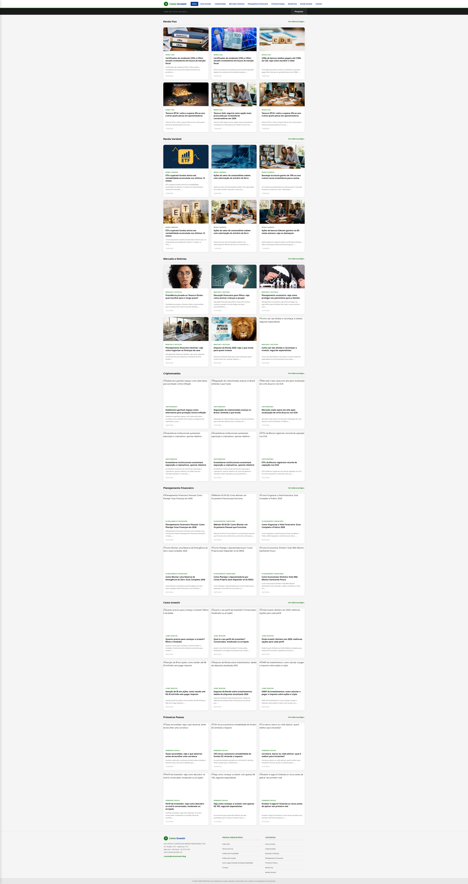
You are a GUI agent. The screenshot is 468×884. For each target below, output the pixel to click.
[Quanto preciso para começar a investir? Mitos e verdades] (186, 633)
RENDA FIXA (170, 55)
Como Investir (205, 4)
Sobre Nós (226, 844)
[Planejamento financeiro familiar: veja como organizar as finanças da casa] (186, 342)
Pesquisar (299, 11)
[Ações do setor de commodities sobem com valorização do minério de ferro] (234, 171)
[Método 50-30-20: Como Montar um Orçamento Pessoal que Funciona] (234, 518)
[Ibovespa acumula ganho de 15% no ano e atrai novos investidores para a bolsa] (282, 171)
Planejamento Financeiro (258, 4)
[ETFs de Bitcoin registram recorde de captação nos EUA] (282, 456)
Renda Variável (306, 4)
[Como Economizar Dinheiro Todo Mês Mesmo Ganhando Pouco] (282, 571)
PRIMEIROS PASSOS (173, 750)
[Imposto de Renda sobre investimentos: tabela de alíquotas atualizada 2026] (234, 685)
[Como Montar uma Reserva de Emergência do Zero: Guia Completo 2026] (186, 571)
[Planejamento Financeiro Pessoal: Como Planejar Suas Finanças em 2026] (186, 518)
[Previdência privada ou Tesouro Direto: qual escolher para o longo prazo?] (186, 289)
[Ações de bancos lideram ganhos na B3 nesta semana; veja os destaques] (282, 226)
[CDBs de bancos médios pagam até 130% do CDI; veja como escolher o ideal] (282, 53)
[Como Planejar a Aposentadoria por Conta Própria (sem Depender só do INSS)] (234, 571)
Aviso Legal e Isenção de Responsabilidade (237, 863)
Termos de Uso (227, 849)
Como (177, 838)
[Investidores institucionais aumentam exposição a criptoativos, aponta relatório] (186, 456)
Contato (319, 4)
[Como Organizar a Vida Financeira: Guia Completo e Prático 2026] (282, 518)
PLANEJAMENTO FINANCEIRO (176, 521)
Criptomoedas (220, 4)
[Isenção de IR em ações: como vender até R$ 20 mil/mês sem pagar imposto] (186, 685)
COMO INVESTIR (171, 636)
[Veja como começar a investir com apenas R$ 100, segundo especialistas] (234, 799)
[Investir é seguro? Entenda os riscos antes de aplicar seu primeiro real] (282, 799)
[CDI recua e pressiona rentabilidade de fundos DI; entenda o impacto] (234, 746)
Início (194, 4)
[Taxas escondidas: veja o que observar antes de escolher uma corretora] (186, 746)
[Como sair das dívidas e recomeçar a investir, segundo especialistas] (282, 342)
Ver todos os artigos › (296, 21)
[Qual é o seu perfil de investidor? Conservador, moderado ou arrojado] (234, 633)
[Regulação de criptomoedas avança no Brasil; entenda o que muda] (234, 404)
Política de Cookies (229, 858)
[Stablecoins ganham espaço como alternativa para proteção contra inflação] (186, 404)
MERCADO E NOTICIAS (174, 292)
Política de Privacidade (230, 853)
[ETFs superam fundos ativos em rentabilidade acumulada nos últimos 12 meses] (186, 171)
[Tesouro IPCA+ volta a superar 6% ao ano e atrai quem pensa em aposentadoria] (186, 107)
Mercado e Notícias (236, 4)
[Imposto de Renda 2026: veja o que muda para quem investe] (234, 342)
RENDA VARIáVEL (172, 172)
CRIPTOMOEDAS (171, 407)
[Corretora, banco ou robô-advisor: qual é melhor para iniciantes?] (282, 746)
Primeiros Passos (278, 4)
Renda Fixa (292, 4)
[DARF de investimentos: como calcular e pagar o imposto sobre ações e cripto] (282, 685)
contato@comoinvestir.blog (175, 856)
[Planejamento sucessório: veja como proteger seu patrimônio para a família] (282, 289)
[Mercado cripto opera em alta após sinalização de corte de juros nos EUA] (282, 404)
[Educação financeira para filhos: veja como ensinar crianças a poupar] (234, 289)
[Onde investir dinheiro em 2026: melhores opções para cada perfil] (282, 633)
